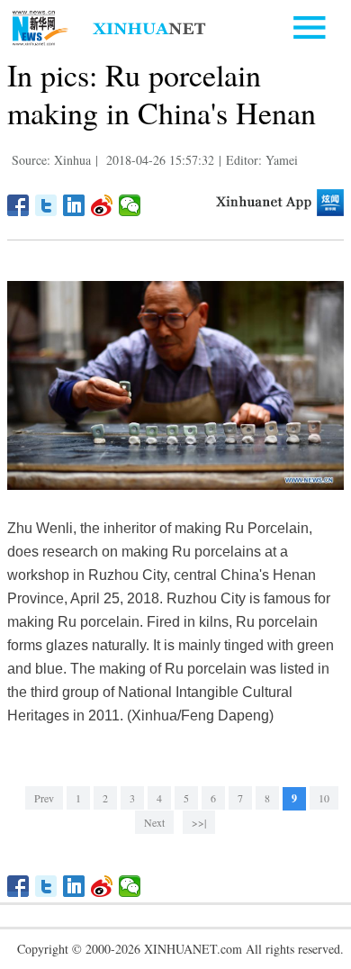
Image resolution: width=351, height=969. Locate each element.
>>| (199, 822)
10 (324, 798)
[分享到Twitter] (46, 205)
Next (154, 822)
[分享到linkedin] (74, 205)
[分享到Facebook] (18, 205)
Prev (44, 798)
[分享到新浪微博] (102, 205)
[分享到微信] (130, 205)
